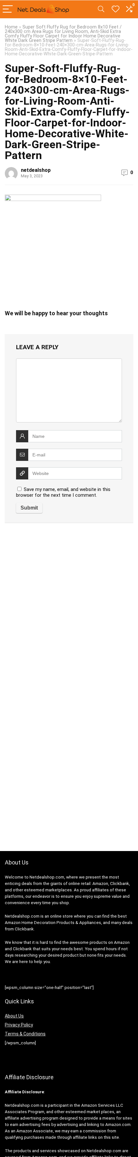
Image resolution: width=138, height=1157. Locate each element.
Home (11, 27)
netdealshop (36, 170)
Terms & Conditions (25, 1033)
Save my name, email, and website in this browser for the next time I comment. (63, 492)
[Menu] (7, 9)
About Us (14, 1015)
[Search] (101, 9)
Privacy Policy (19, 1024)
